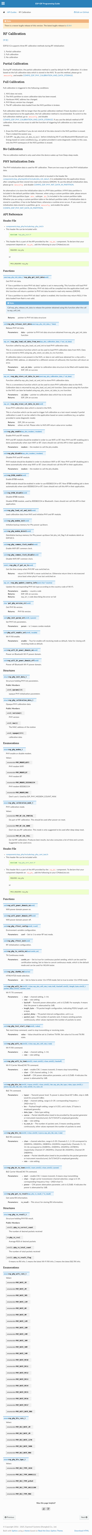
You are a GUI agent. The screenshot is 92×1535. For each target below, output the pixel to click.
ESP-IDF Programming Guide (47, 4)
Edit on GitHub (82, 12)
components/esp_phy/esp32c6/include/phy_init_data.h (26, 179)
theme (27, 1531)
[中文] (5, 40)
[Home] (4, 12)
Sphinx (15, 1531)
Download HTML (81, 1531)
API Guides (12, 12)
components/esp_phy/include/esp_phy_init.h (24, 226)
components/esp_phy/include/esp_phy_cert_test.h (27, 854)
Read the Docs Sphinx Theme (50, 1531)
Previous (10, 1517)
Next (83, 1517)
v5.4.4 (68, 26)
